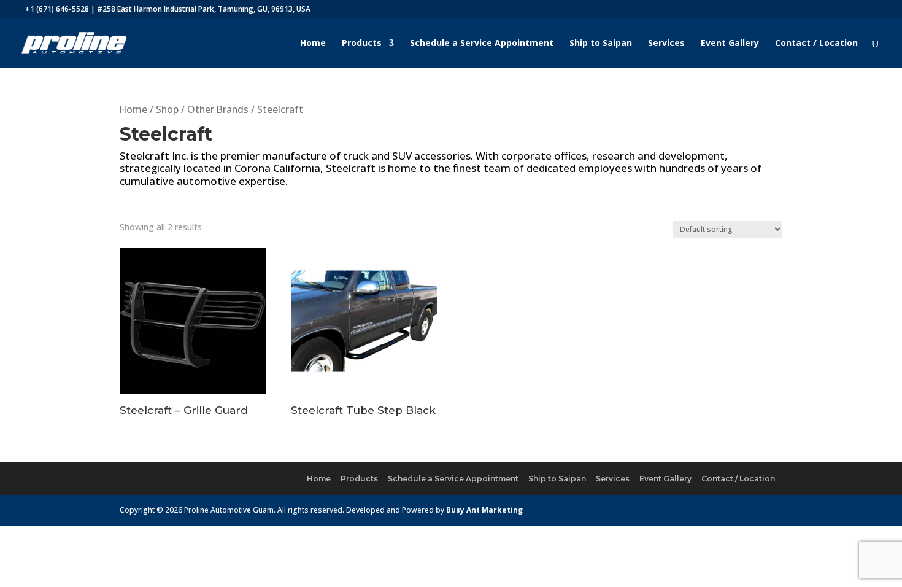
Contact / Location (816, 44)
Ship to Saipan (600, 44)
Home (313, 44)
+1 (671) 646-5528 (57, 9)
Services (666, 44)
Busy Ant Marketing (484, 510)
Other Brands (218, 109)
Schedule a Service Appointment (481, 44)
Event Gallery (730, 44)
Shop (167, 109)
